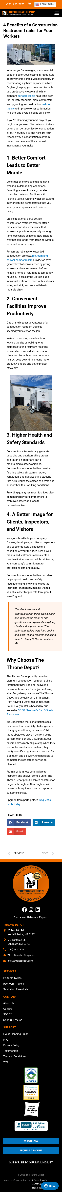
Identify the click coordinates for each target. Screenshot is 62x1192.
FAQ (5, 1039)
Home (5, 1180)
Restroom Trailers (13, 983)
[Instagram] (31, 909)
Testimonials (10, 1050)
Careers (7, 1008)
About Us (8, 1003)
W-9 (5, 1062)
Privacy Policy (11, 1045)
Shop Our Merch (12, 1020)
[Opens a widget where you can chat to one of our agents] (50, 1186)
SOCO (7, 1014)
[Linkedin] (37, 909)
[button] (56, 13)
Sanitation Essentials (15, 989)
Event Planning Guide (15, 1034)
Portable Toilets (12, 978)
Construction (20, 1180)
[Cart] (29, 3)
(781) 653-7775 (15, 4)
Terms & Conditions (14, 1056)
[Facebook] (24, 909)
